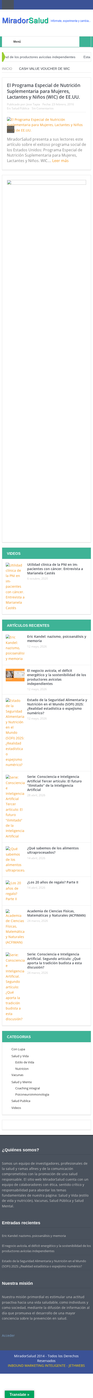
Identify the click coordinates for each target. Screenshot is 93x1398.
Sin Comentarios (43, 108)
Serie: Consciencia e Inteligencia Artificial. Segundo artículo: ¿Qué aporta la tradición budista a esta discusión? (54, 960)
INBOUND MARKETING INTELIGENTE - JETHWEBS (46, 1365)
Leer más (61, 160)
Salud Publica (20, 1101)
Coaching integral (27, 1088)
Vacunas (17, 1075)
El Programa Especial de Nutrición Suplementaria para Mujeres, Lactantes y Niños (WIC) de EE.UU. (43, 91)
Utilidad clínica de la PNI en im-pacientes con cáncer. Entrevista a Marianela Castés (55, 568)
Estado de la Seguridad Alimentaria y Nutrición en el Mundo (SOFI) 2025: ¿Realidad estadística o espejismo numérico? (57, 706)
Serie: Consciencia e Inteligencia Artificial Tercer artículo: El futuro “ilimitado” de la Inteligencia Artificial (54, 783)
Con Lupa (18, 1049)
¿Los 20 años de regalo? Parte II (52, 882)
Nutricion (22, 1068)
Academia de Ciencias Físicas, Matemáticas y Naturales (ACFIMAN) (56, 913)
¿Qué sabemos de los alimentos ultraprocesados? (53, 850)
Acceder (8, 1335)
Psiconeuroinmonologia (32, 1094)
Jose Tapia (33, 104)
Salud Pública (20, 108)
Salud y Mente (21, 1082)
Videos (16, 1108)
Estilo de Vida (24, 1062)
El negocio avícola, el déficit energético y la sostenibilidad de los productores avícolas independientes (56, 677)
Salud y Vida (20, 1056)
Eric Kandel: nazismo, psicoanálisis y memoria (56, 638)
